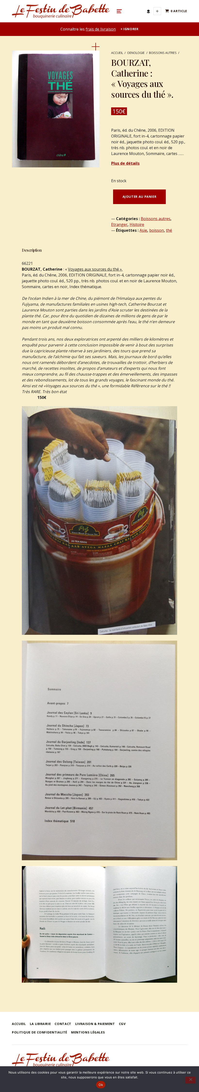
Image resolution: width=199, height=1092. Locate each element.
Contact (63, 1024)
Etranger (119, 224)
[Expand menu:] (157, 11)
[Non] (190, 1080)
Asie (143, 230)
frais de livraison (101, 29)
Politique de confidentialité (39, 1032)
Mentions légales (88, 1032)
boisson (156, 230)
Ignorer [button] (130, 29)
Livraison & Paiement (95, 1024)
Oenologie (136, 53)
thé (169, 230)
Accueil (117, 53)
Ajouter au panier (140, 196)
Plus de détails (125, 163)
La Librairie (40, 1024)
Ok (101, 1085)
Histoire (137, 224)
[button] (96, 47)
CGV (122, 1024)
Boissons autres (163, 53)
